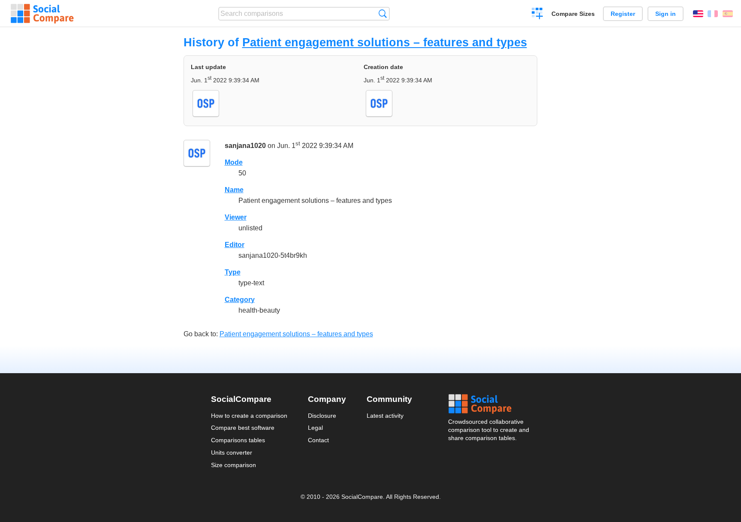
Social (489, 404)
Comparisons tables (238, 440)
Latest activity (385, 415)
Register (623, 13)
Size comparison (233, 465)
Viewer (236, 217)
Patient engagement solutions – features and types (384, 42)
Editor (234, 244)
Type (233, 272)
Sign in (665, 13)
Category (240, 299)
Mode (234, 162)
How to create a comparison (249, 415)
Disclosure (322, 415)
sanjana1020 (245, 145)
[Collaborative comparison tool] (42, 13)
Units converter (231, 452)
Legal (315, 427)
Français (713, 13)
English (698, 13)
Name (234, 189)
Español (728, 13)
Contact (318, 440)
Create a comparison (537, 14)
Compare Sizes (573, 13)
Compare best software (242, 427)
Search (383, 13)
